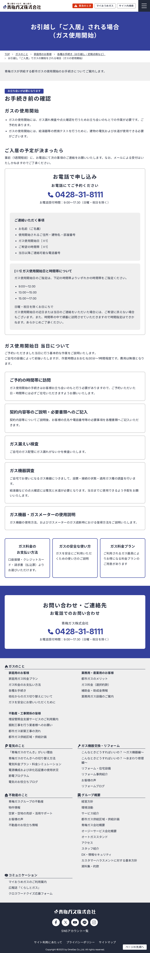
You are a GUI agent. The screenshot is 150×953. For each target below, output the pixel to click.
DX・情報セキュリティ (96, 854)
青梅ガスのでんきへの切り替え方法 (32, 758)
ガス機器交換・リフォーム (100, 746)
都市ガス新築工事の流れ (25, 731)
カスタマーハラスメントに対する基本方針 (109, 860)
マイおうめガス (105, 5)
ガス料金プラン (122, 546)
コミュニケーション (23, 875)
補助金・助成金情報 (94, 690)
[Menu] (144, 6)
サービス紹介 (90, 813)
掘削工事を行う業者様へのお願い (31, 725)
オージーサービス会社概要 (99, 831)
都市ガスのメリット (94, 679)
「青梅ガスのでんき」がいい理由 (31, 752)
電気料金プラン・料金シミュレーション (35, 764)
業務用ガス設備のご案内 (97, 696)
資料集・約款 (90, 866)
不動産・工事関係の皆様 (25, 713)
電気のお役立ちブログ (23, 782)
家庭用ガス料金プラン (23, 679)
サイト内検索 (126, 5)
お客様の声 (88, 780)
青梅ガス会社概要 (93, 825)
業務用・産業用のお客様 (97, 673)
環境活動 (87, 807)
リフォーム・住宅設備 (96, 768)
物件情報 (14, 807)
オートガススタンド (94, 837)
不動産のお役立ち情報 (23, 825)
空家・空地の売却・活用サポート (31, 813)
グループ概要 (90, 795)
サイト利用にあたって (48, 942)
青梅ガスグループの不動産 (26, 801)
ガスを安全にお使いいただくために (32, 702)
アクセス (87, 843)
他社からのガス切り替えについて (31, 696)
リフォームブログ (93, 786)
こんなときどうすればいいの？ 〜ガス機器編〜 (112, 752)
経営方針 (87, 801)
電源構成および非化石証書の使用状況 (33, 770)
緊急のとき (85, 5)
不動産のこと (18, 795)
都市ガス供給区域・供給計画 (28, 737)
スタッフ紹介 (90, 848)
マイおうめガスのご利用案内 (28, 882)
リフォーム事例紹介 (94, 774)
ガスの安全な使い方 (75, 546)
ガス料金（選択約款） (96, 685)
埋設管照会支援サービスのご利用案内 (33, 719)
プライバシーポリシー (80, 942)
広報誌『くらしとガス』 (25, 888)
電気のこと (16, 746)
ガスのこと (16, 666)
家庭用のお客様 (19, 673)
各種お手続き (17, 690)
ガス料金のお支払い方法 (27, 549)
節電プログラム (19, 776)
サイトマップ (107, 942)
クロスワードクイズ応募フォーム (31, 893)
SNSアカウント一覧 (75, 931)
